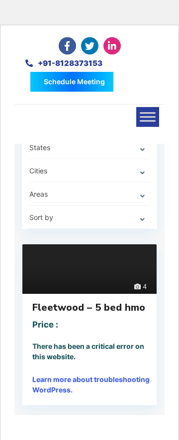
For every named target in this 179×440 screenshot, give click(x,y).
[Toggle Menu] (148, 116)
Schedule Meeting (74, 81)
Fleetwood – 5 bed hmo (88, 307)
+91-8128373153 (70, 63)
